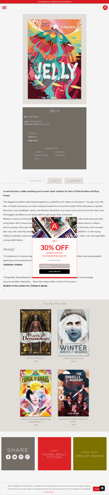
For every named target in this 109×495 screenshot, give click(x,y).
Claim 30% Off (54, 271)
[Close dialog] (74, 220)
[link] (54, 226)
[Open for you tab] (102, 488)
